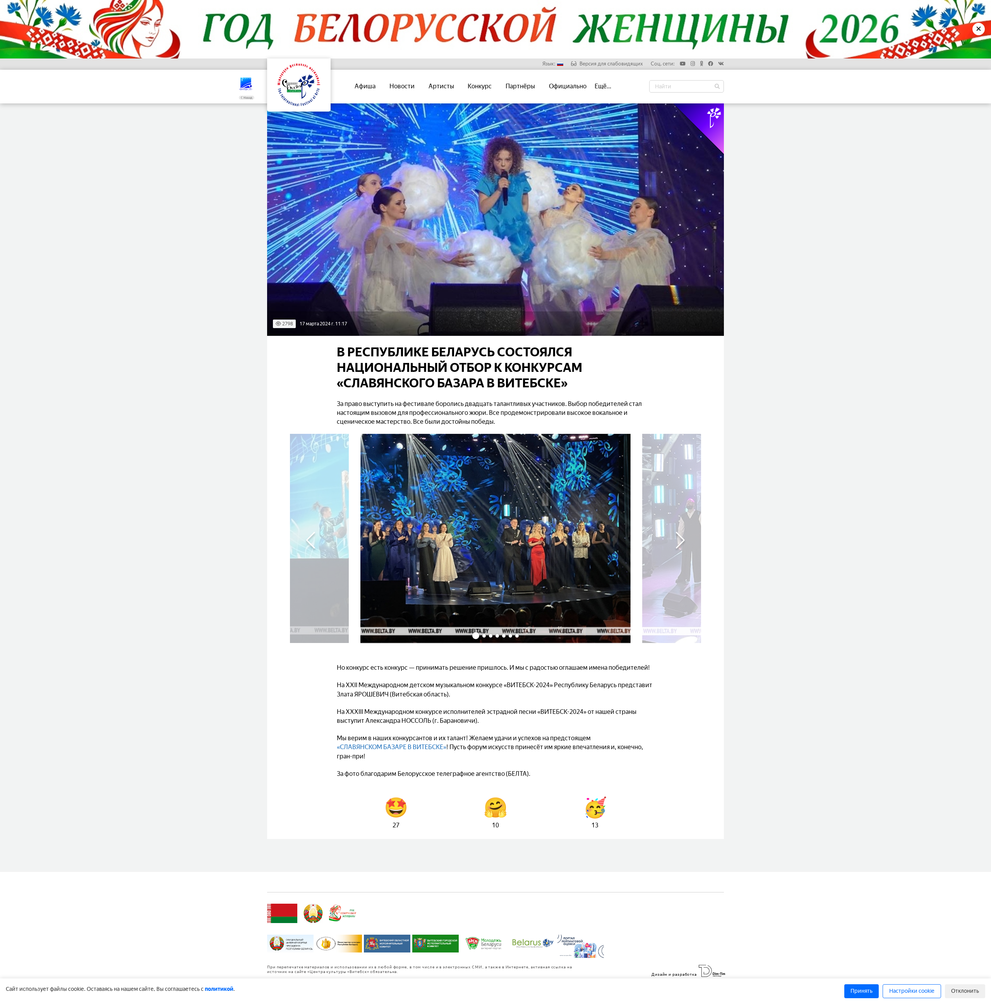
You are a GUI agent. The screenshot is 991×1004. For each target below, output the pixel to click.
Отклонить (965, 991)
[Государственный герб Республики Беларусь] (313, 913)
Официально (567, 86)
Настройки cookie (911, 991)
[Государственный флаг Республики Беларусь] (282, 913)
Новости (402, 86)
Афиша (365, 86)
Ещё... (603, 86)
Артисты (441, 86)
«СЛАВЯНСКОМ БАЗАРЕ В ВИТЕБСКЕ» (391, 747)
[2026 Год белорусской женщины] (343, 913)
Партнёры (520, 86)
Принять (861, 991)
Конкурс (480, 86)
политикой (219, 989)
